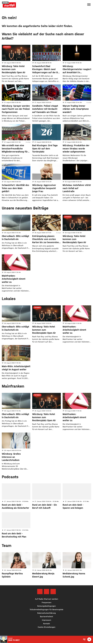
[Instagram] (46, 591)
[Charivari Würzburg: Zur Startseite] (9, 4)
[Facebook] (39, 591)
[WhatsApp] (53, 591)
